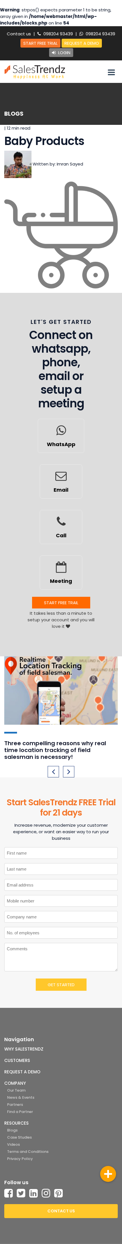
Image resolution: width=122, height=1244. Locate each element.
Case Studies (19, 1137)
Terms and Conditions (28, 1151)
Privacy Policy (20, 1158)
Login (63, 53)
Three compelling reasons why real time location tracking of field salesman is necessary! (55, 750)
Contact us (19, 34)
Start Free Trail (61, 603)
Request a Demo (81, 43)
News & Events (20, 1097)
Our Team (16, 1090)
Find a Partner (20, 1111)
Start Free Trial (40, 43)
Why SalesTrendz (23, 1049)
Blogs (12, 1130)
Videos (13, 1144)
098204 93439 (57, 34)
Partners (15, 1104)
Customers (17, 1060)
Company (15, 1083)
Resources (16, 1123)
